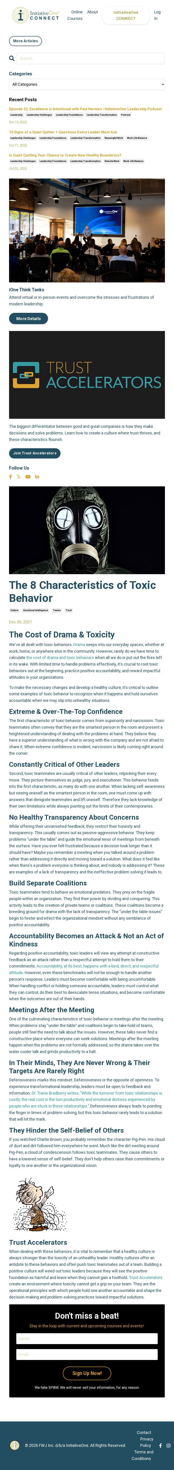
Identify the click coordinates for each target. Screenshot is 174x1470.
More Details (28, 318)
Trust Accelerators (145, 1277)
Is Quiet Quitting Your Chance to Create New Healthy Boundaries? (65, 155)
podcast (125, 115)
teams (57, 610)
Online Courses (75, 15)
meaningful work (114, 138)
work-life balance (137, 138)
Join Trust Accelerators (34, 453)
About (92, 12)
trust (69, 610)
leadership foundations (69, 115)
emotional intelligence (35, 610)
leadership (16, 115)
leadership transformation (102, 115)
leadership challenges (39, 115)
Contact (144, 1432)
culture (14, 610)
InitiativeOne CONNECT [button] (126, 15)
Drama (79, 644)
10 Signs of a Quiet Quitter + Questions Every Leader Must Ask (63, 132)
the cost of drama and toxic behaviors (60, 657)
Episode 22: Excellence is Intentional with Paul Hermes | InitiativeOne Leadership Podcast (85, 109)
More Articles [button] (25, 41)
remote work (112, 161)
